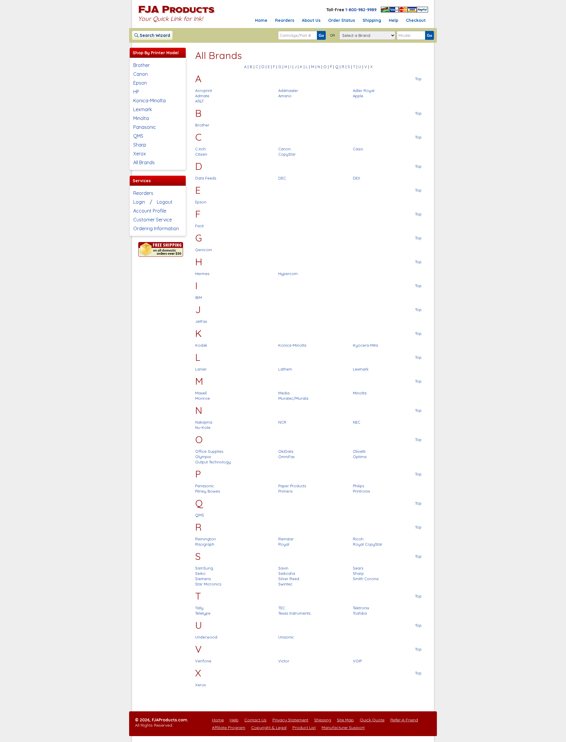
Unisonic (286, 637)
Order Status (341, 20)
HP (136, 92)
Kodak (201, 345)
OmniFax (286, 456)
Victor (283, 661)
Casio (358, 149)
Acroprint (203, 90)
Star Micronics (208, 584)
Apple (358, 95)
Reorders (284, 20)
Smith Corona (366, 578)
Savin (283, 568)
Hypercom (288, 273)
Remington (205, 539)
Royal (283, 544)
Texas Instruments (294, 613)
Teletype (202, 613)
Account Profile (149, 211)
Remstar (286, 539)
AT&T (199, 101)
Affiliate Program (228, 727)
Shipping (372, 20)
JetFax (201, 321)
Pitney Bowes (207, 491)
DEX (356, 178)
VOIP (357, 661)
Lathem (285, 369)
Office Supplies (209, 451)
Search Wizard (154, 35)
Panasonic (144, 127)
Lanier (201, 369)
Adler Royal (363, 90)
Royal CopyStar (367, 544)
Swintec (285, 584)
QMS (138, 136)
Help (393, 20)
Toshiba (360, 613)
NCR (282, 422)
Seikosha (286, 573)
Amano (285, 95)
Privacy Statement (290, 720)
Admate (202, 95)
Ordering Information (156, 228)
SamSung (204, 568)
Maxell (201, 393)
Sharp (139, 145)
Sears (358, 568)
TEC (281, 608)
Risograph (204, 544)
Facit (199, 225)
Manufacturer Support (343, 727)
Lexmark (142, 109)
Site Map (345, 720)
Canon (140, 74)
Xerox (139, 154)
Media (283, 393)
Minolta (141, 118)
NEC (356, 422)
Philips (358, 485)
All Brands (144, 162)
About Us (311, 20)
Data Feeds (205, 178)
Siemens (203, 578)
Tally (199, 608)
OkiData (285, 451)
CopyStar (287, 154)
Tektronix (361, 608)
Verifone (203, 661)
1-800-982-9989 (360, 9)
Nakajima (203, 422)
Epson (140, 83)
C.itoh (200, 149)
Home (261, 20)
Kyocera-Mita (365, 345)
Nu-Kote (202, 427)
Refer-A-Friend (404, 720)
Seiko (200, 573)
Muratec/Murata (293, 398)
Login (139, 202)
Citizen (201, 154)
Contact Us (255, 720)
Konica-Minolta (149, 100)
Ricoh (358, 539)
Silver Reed (288, 578)
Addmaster (288, 90)
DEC (282, 178)
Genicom (203, 249)
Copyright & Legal (269, 727)
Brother (141, 65)
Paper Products (292, 485)
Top (418, 78)
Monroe (202, 398)
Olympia (203, 456)
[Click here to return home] (176, 13)
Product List (304, 727)
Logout (164, 202)
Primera (285, 491)
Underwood (206, 637)
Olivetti (359, 451)
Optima (359, 456)
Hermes (202, 273)
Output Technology (213, 462)
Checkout (416, 20)
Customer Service (152, 220)
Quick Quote (372, 720)
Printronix (361, 491)
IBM (198, 297)
